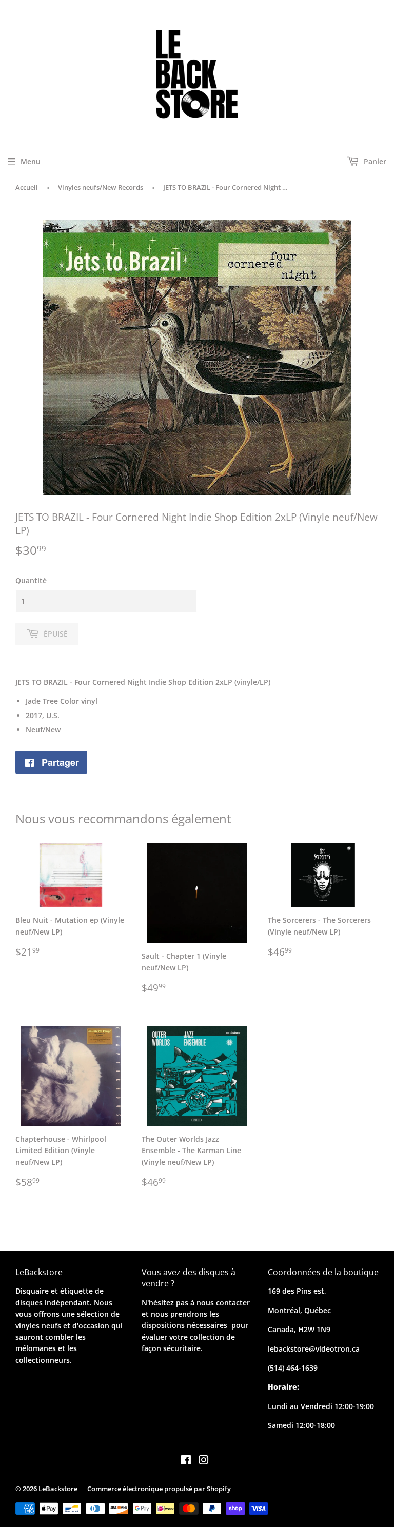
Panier (374, 161)
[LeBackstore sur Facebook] (186, 1461)
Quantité (31, 580)
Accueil (26, 187)
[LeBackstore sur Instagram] (204, 1461)
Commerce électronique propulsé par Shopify (159, 1488)
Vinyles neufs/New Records (100, 187)
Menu (31, 161)
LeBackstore (57, 1488)
